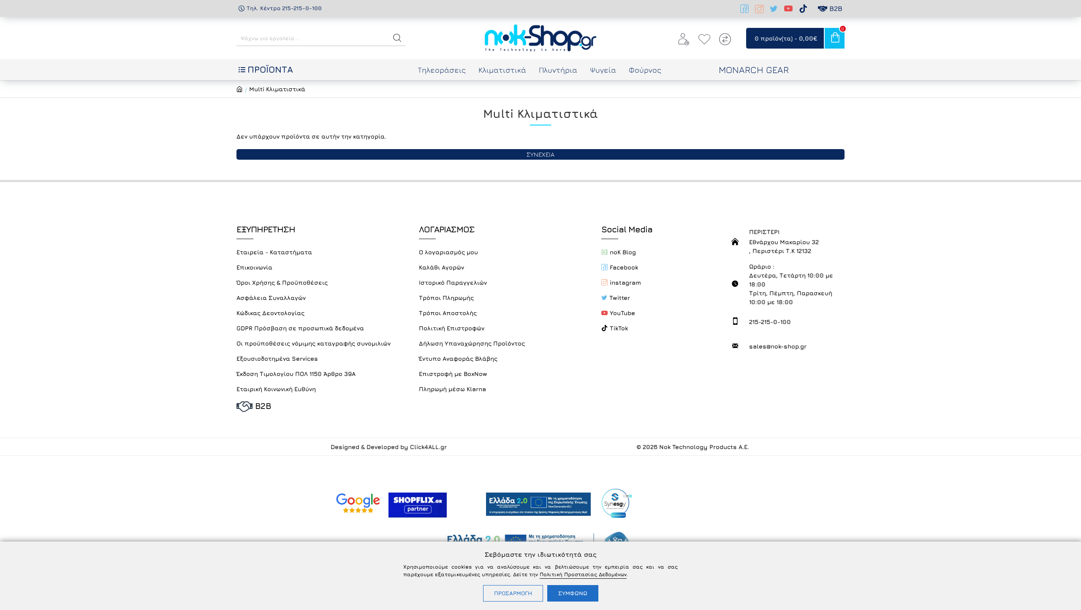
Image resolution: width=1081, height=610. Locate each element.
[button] (397, 38)
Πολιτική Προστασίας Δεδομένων (583, 574)
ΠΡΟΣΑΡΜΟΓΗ (513, 593)
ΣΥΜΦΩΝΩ (572, 593)
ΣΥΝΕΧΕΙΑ (540, 154)
